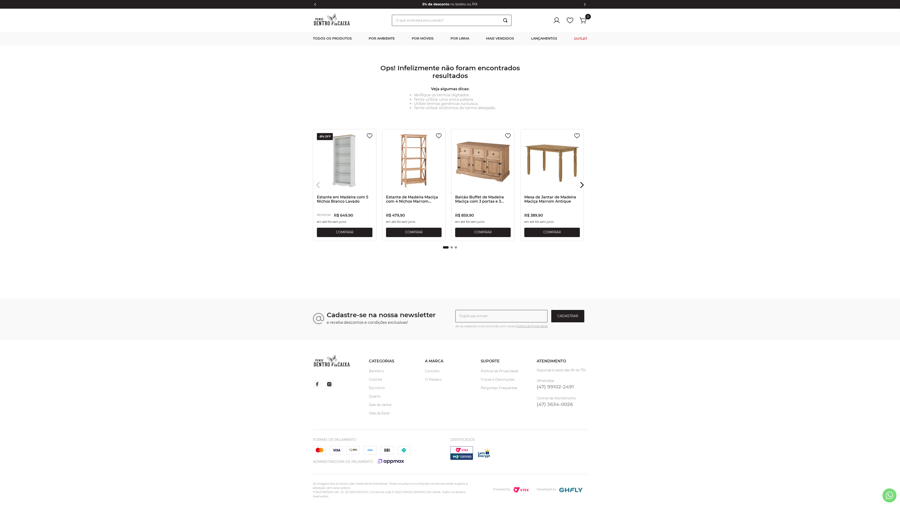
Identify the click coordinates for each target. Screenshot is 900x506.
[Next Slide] (584, 4)
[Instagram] (329, 387)
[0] (583, 20)
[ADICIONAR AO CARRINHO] (344, 232)
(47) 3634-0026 (555, 404)
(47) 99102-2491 (555, 387)
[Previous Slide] (315, 4)
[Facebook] (317, 387)
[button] (446, 247)
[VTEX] (461, 459)
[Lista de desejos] (570, 20)
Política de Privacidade (532, 326)
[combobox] (451, 20)
